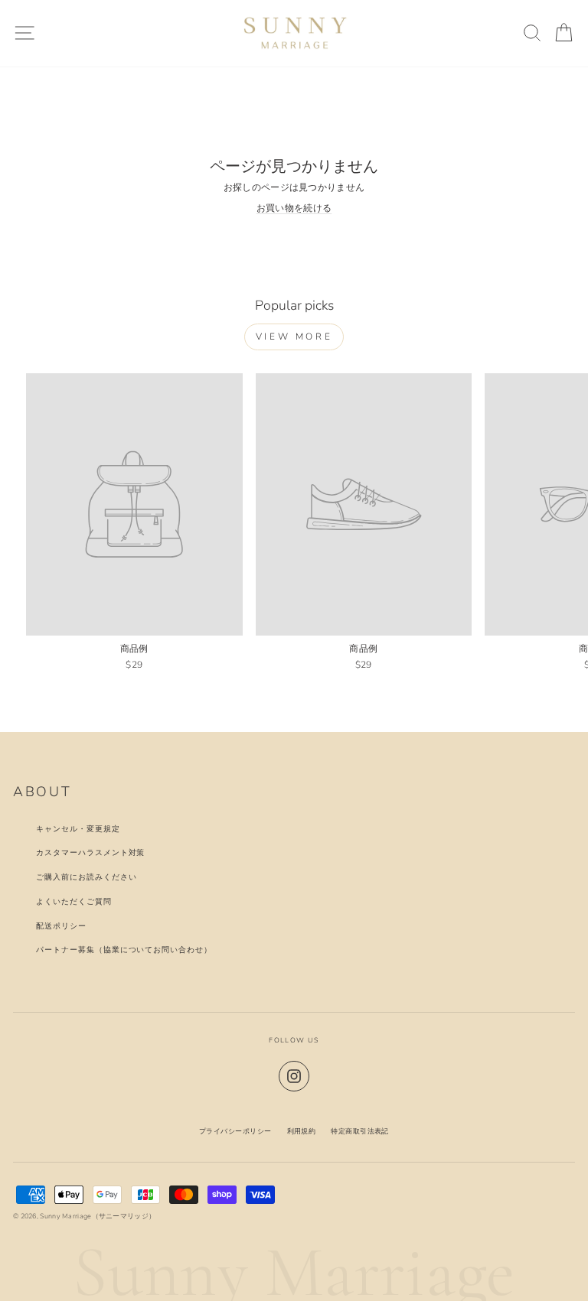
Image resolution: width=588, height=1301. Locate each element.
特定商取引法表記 (360, 1131)
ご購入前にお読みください (86, 877)
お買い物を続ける (294, 208)
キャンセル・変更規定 (78, 829)
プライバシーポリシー (235, 1131)
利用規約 (301, 1131)
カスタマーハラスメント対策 (90, 852)
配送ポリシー (61, 926)
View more (294, 336)
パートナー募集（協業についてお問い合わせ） (124, 950)
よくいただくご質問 (74, 901)
